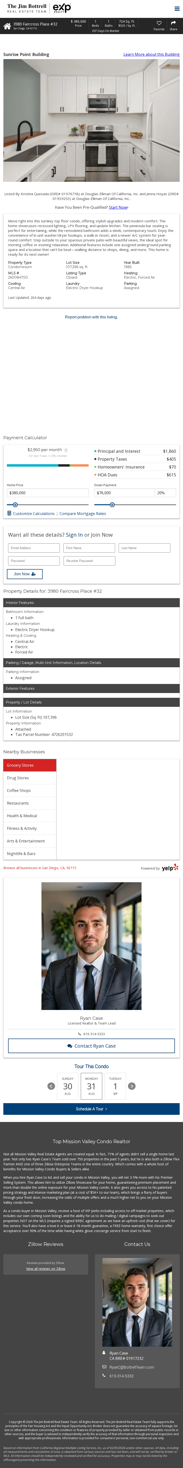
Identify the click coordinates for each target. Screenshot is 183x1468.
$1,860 (169, 451)
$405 (171, 459)
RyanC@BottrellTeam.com (132, 1367)
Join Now (22, 574)
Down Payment (105, 485)
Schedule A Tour (89, 1109)
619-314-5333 (94, 1034)
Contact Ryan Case (95, 1046)
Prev (51, 1086)
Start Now (118, 207)
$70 (172, 467)
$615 (171, 475)
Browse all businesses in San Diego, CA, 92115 (39, 868)
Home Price (15, 485)
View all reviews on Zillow (45, 1268)
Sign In (74, 534)
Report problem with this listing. (91, 317)
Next (132, 1086)
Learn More (151, 54)
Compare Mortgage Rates (83, 513)
